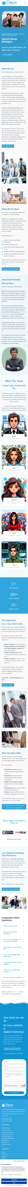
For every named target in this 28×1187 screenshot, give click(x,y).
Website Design (6, 1128)
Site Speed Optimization (8, 1138)
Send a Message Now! (14, 1092)
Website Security (6, 1144)
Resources (4, 1156)
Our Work (4, 1154)
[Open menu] (24, 3)
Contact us (16, 992)
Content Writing (6, 1130)
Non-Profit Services (7, 1136)
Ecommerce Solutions (7, 1132)
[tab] (7, 839)
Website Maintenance (7, 1134)
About (3, 1152)
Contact (4, 1158)
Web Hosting (5, 1140)
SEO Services (5, 1142)
